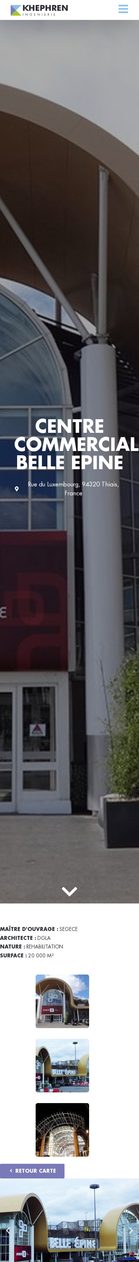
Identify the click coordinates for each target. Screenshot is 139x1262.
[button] (8, 1230)
